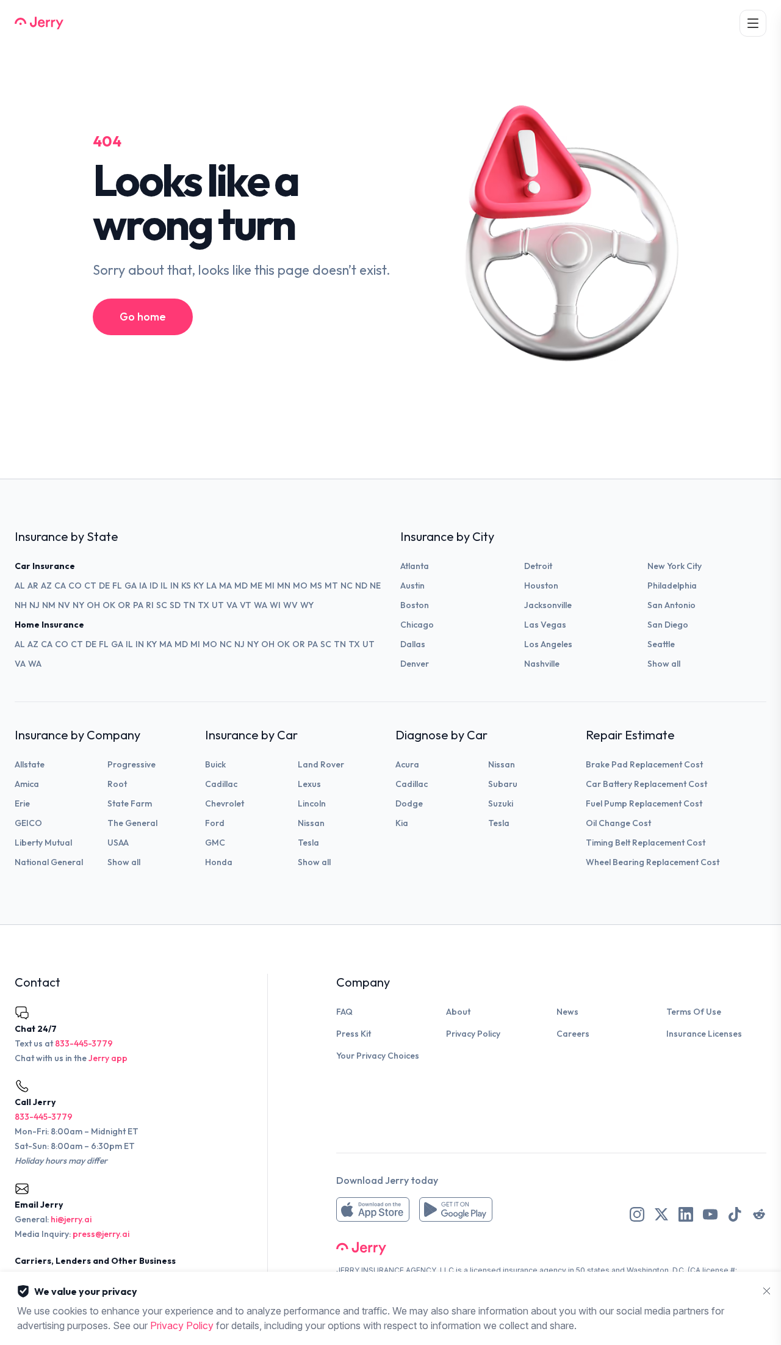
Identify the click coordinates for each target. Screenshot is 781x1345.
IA (143, 585)
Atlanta (414, 565)
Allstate (30, 764)
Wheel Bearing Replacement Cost (652, 862)
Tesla (308, 842)
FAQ (344, 1011)
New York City (674, 565)
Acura (407, 764)
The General (132, 823)
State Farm (129, 803)
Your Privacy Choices (377, 1055)
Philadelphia (672, 585)
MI (270, 585)
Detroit (538, 565)
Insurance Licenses (704, 1033)
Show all (663, 663)
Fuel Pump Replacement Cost (644, 803)
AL (20, 585)
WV (290, 605)
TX (203, 605)
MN (283, 585)
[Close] (767, 1291)
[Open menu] (753, 23)
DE (104, 585)
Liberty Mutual (43, 842)
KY (198, 585)
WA (260, 605)
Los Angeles (548, 644)
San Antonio (671, 605)
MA (225, 585)
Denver (414, 663)
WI (275, 605)
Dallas (412, 644)
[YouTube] (710, 1214)
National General (49, 862)
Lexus (309, 783)
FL (117, 585)
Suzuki (500, 803)
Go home (143, 317)
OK (109, 605)
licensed (485, 1270)
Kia (401, 823)
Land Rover (321, 764)
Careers (572, 1033)
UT (218, 605)
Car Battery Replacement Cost (646, 783)
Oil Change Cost (618, 823)
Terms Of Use (693, 1011)
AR (32, 585)
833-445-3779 (84, 1043)
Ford (215, 823)
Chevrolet (224, 803)
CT (90, 585)
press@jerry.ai (101, 1233)
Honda (218, 862)
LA (211, 585)
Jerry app (108, 1058)
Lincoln (312, 803)
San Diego (667, 624)
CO (75, 585)
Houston (541, 585)
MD (241, 585)
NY (78, 605)
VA (231, 605)
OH (93, 605)
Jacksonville (548, 605)
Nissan (311, 823)
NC (346, 585)
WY (307, 605)
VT (245, 605)
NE (375, 585)
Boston (414, 605)
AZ (46, 585)
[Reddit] (759, 1214)
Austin (412, 585)
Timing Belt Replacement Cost (645, 842)
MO (300, 585)
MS (316, 585)
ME (256, 585)
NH (21, 605)
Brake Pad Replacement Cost (644, 764)
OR (124, 605)
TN (189, 605)
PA (138, 605)
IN (174, 585)
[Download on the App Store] (372, 1209)
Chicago (417, 624)
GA (130, 585)
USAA (118, 842)
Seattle (661, 644)
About (458, 1011)
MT (331, 585)
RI (150, 605)
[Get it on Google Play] (455, 1209)
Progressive (131, 764)
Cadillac (221, 783)
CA (60, 585)
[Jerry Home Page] (39, 23)
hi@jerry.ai (71, 1219)
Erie (22, 803)
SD (175, 605)
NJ (34, 605)
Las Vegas (545, 624)
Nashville (542, 663)
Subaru (502, 783)
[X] (661, 1214)
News (567, 1011)
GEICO (28, 823)
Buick (215, 764)
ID (153, 585)
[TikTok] (734, 1214)
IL (164, 585)
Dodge (409, 803)
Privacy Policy (473, 1033)
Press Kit (353, 1033)
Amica (27, 783)
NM (49, 605)
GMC (215, 842)
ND (361, 585)
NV (64, 605)
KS (186, 585)
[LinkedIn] (685, 1214)
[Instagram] (637, 1214)
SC (161, 605)
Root (117, 783)
